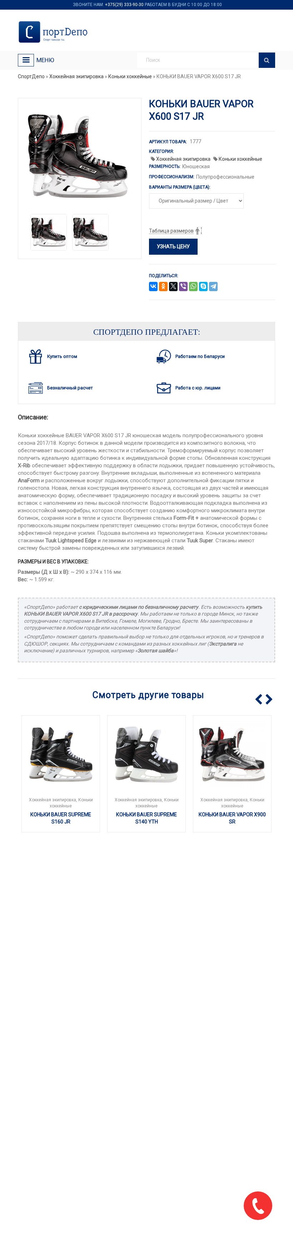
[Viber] (183, 287)
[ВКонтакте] (153, 287)
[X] (173, 287)
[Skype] (203, 287)
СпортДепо (31, 76)
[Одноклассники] (163, 287)
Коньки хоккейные (130, 76)
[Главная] (54, 32)
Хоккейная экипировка (76, 76)
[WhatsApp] (193, 287)
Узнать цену (173, 246)
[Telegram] (213, 287)
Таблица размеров (171, 231)
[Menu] (26, 60)
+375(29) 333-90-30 (124, 4)
